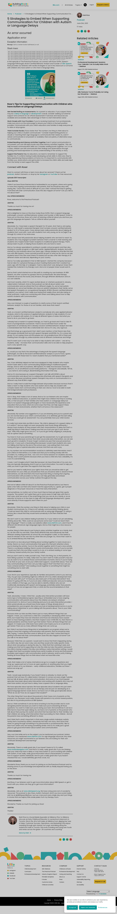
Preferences (102, 907)
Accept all (72, 907)
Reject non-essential (88, 907)
